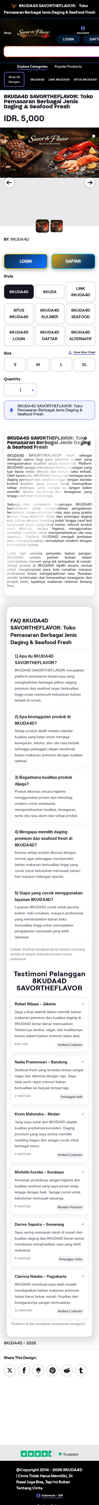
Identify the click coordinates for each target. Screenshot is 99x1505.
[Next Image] (90, 182)
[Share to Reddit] (67, 1370)
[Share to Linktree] (38, 1370)
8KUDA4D (15, 455)
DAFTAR (73, 261)
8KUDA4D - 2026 (20, 1343)
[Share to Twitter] (10, 1370)
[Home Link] (34, 34)
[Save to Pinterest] (52, 1370)
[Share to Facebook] (24, 1370)
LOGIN (68, 39)
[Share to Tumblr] (81, 1370)
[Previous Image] (9, 182)
